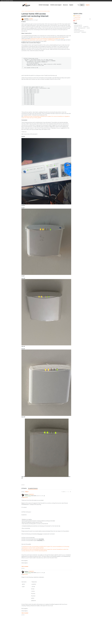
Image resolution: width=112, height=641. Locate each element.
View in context (24, 566)
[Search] (78, 5)
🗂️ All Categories (77, 15)
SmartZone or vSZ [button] (78, 26)
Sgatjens (26, 494)
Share (22, 485)
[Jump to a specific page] (70, 492)
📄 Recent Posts (77, 17)
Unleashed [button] (83, 32)
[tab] (24, 488)
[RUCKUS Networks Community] (26, 5)
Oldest (26, 491)
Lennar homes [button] (77, 32)
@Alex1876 (25, 497)
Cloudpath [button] (85, 26)
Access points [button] (77, 29)
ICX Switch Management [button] (79, 30)
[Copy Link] (37, 20)
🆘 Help (75, 20)
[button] (46, 171)
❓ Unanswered (82, 19)
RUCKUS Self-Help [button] (78, 25)
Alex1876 (26, 18)
